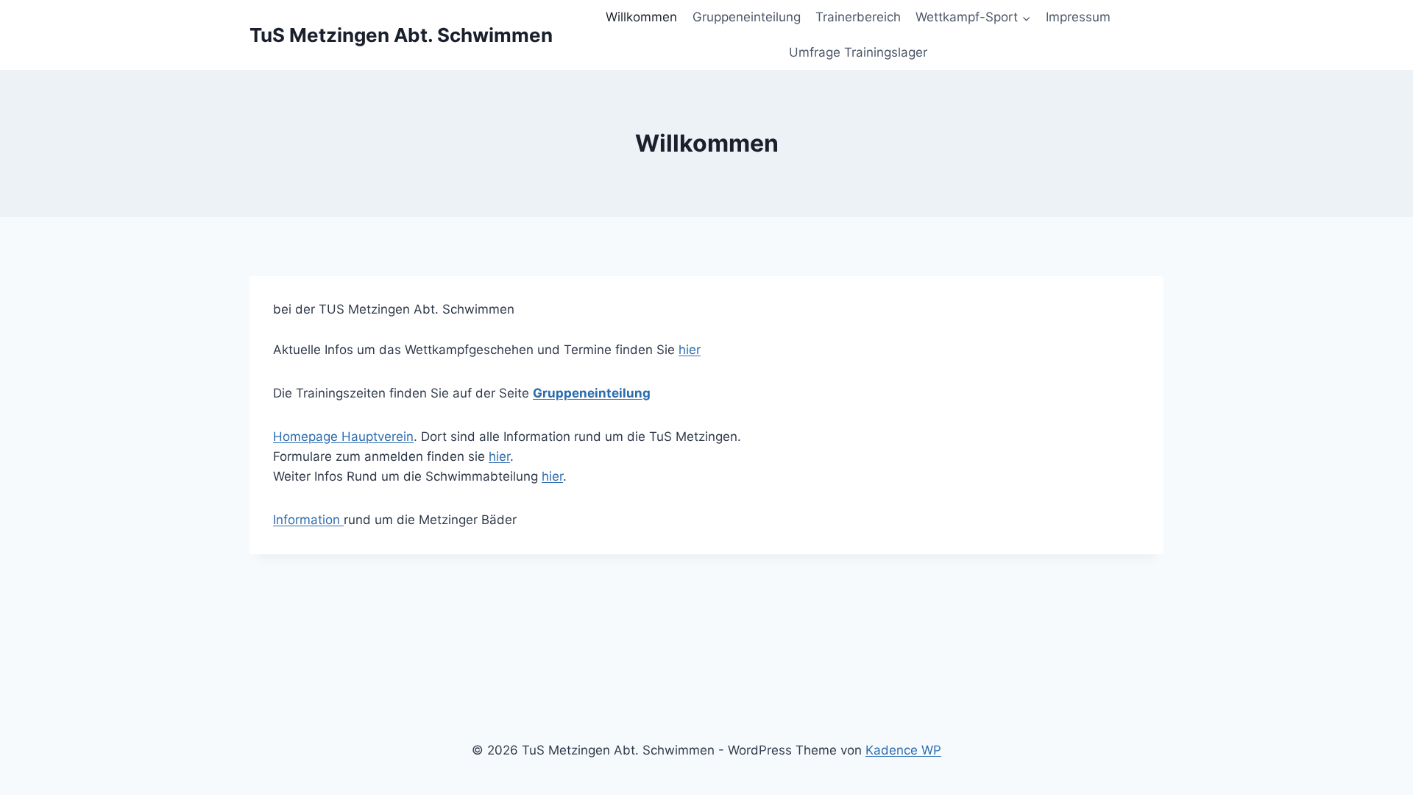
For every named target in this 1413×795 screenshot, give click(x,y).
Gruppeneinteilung (747, 17)
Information (308, 519)
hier (690, 349)
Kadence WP (903, 750)
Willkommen (641, 17)
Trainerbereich (858, 17)
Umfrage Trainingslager (858, 52)
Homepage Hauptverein (343, 436)
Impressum (1078, 17)
